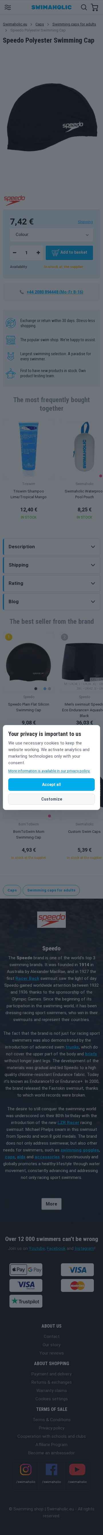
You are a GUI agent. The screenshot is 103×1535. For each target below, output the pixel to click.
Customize (51, 799)
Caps (39, 24)
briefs (91, 1054)
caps (10, 1156)
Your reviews (51, 1353)
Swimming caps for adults (74, 24)
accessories (47, 1156)
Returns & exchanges (51, 1382)
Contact (52, 1336)
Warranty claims (51, 1390)
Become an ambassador (51, 1452)
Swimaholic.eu (15, 24)
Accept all (51, 784)
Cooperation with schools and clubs (51, 1436)
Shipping (85, 222)
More (51, 1204)
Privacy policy (51, 1428)
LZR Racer (68, 1122)
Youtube (37, 1248)
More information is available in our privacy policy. (49, 771)
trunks (72, 1047)
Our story (51, 1344)
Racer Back (27, 978)
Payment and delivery (51, 1374)
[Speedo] (14, 199)
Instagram (84, 1248)
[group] (28, 470)
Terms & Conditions (52, 1419)
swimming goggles (80, 1150)
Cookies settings (51, 1398)
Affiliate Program (51, 1444)
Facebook (56, 1248)
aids (21, 1156)
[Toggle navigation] (7, 7)
